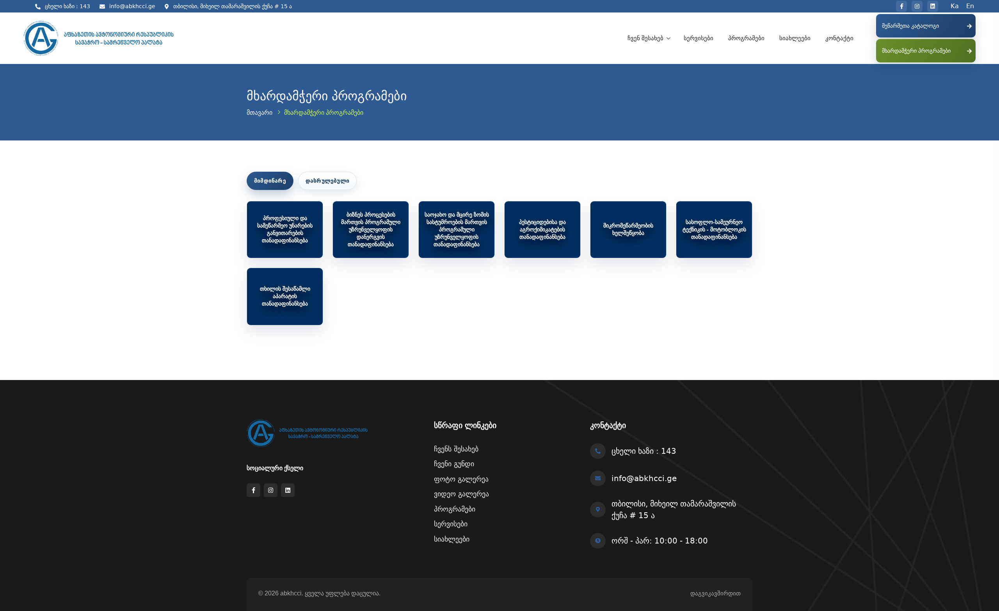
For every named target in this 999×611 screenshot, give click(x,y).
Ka (955, 6)
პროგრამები (746, 38)
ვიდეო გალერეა (461, 494)
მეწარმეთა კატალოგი (910, 26)
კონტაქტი (839, 38)
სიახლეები (795, 38)
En (970, 6)
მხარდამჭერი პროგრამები (916, 51)
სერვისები (698, 38)
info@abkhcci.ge (132, 6)
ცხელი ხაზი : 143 (67, 6)
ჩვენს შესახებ (456, 449)
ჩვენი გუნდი (454, 464)
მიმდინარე (270, 181)
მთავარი (259, 112)
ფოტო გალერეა (461, 479)
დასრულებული (327, 181)
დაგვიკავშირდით (715, 593)
